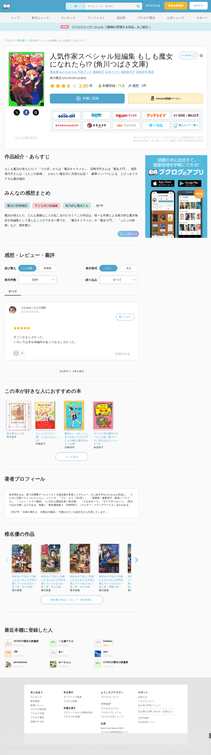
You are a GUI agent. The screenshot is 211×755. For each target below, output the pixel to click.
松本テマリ (112, 72)
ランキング (36, 697)
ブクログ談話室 (38, 709)
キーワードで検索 (73, 697)
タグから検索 (70, 701)
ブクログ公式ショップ (112, 716)
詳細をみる (122, 353)
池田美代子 (128, 72)
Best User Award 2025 (112, 728)
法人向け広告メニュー (149, 705)
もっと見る (126, 233)
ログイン (199, 5)
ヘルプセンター (146, 701)
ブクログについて (110, 697)
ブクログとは (152, 5)
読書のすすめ (37, 721)
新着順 (47, 268)
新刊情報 (35, 701)
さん (30, 307)
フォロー (126, 317)
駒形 (151, 72)
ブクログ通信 (37, 717)
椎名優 (54, 72)
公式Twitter (143, 718)
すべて (12, 291)
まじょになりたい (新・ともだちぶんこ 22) (47, 437)
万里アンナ (85, 72)
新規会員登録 (175, 5)
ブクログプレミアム (111, 712)
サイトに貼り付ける (26, 137)
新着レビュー (37, 705)
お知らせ (142, 697)
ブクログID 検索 (72, 716)
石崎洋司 (141, 72)
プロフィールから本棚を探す (78, 712)
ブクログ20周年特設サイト (114, 732)
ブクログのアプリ (110, 708)
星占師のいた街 (15, 433)
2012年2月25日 (30, 311)
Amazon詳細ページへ (168, 98)
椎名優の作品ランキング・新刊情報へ (72, 599)
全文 (128, 268)
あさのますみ (68, 72)
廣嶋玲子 (98, 72)
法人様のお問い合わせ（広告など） (156, 711)
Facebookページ (146, 722)
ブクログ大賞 (37, 713)
